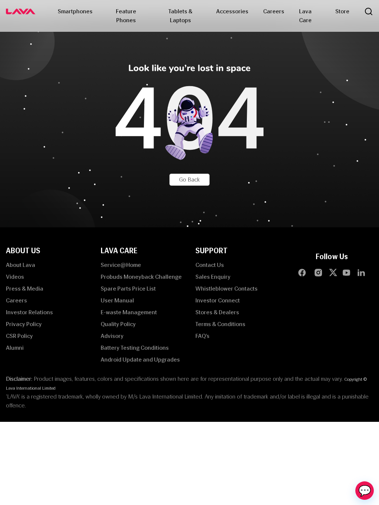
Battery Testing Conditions (135, 347)
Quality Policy (118, 324)
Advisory (112, 335)
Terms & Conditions (220, 324)
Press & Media (24, 288)
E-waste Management (129, 312)
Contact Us (209, 264)
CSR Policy (19, 335)
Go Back (189, 179)
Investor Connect (217, 300)
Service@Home (121, 264)
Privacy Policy (24, 324)
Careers (273, 11)
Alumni (15, 347)
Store (342, 11)
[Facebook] (302, 272)
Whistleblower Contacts (226, 288)
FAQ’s (202, 335)
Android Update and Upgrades (140, 359)
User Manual (117, 300)
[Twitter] (335, 272)
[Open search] (368, 11)
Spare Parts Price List (128, 288)
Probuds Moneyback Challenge (141, 276)
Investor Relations (29, 312)
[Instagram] (318, 272)
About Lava (20, 264)
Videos (15, 276)
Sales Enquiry (213, 276)
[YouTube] (346, 272)
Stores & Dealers (217, 312)
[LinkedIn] (361, 272)
